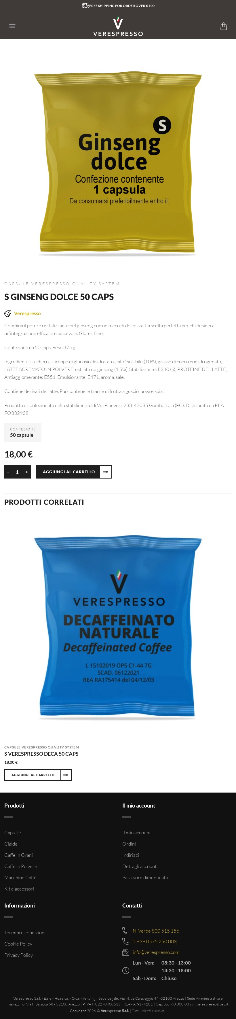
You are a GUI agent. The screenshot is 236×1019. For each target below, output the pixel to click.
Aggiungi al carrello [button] (33, 775)
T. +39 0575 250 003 (155, 941)
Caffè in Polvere (20, 866)
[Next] (231, 653)
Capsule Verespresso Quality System (62, 283)
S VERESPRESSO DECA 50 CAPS (41, 753)
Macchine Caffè (20, 877)
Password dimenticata (145, 877)
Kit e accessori (19, 889)
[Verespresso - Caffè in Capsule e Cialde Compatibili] (118, 26)
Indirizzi (130, 855)
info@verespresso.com (156, 952)
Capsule (12, 832)
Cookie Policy (18, 944)
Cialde (11, 844)
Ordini (129, 844)
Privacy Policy (18, 955)
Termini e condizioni (24, 932)
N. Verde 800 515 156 (156, 931)
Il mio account (136, 832)
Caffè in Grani (18, 855)
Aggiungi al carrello (69, 471)
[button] (12, 26)
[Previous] (4, 653)
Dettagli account (139, 866)
